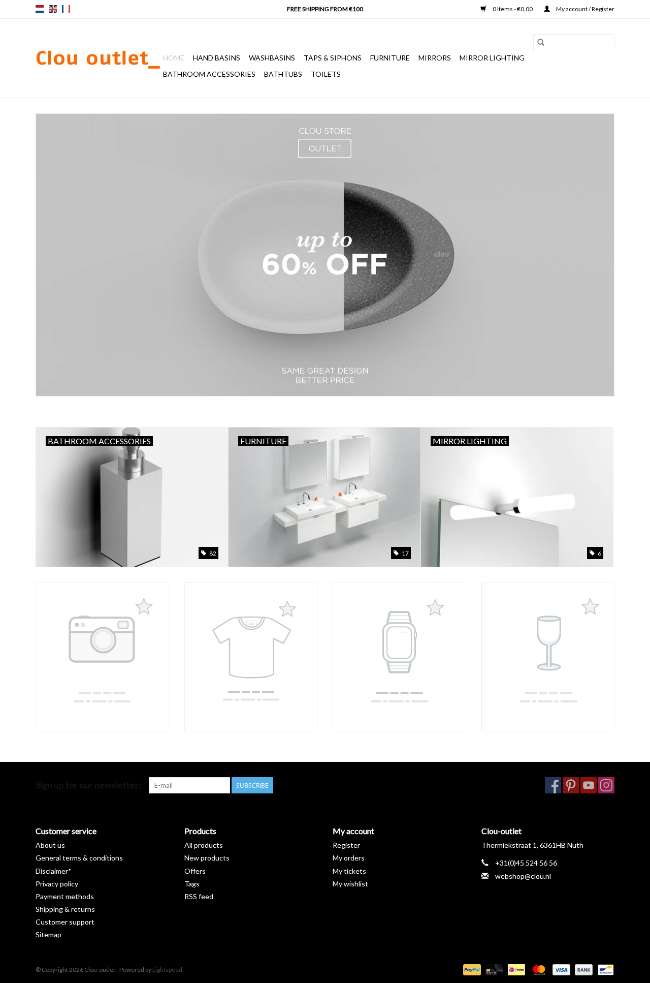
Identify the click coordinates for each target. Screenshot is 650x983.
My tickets (349, 871)
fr (66, 9)
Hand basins (216, 57)
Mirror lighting (492, 57)
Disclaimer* (54, 871)
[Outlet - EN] (325, 255)
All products (203, 845)
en (53, 9)
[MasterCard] (537, 969)
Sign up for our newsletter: (88, 785)
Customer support (65, 921)
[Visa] (560, 969)
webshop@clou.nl (523, 876)
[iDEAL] (515, 969)
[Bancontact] (604, 969)
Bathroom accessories (209, 74)
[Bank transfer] (582, 969)
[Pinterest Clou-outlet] (571, 785)
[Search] (540, 42)
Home (173, 57)
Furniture (390, 57)
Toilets (326, 74)
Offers (195, 871)
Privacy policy (57, 883)
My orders (349, 857)
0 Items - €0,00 (513, 9)
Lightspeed (167, 969)
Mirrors (434, 57)
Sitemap (48, 934)
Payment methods (65, 896)
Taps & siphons (333, 57)
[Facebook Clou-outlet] (553, 785)
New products (207, 857)
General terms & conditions (79, 857)
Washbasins (272, 57)
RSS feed (198, 896)
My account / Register (584, 9)
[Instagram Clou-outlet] (606, 785)
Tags (192, 883)
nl (40, 9)
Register (346, 845)
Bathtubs (283, 74)
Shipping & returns (65, 909)
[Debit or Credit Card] (493, 969)
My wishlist (350, 883)
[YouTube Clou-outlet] (588, 785)
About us (50, 845)
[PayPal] (471, 969)
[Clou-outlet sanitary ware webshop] (98, 58)
